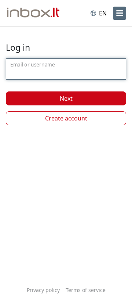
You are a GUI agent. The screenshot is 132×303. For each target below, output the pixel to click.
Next (66, 98)
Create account (66, 118)
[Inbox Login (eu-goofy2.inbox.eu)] (36, 13)
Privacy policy (43, 289)
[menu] (119, 13)
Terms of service (86, 289)
